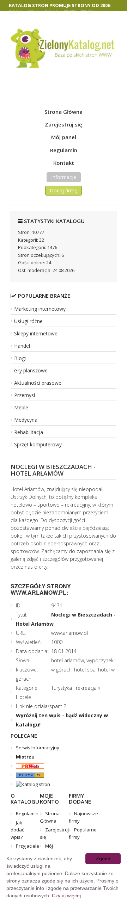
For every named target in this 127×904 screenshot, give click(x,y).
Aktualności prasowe (37, 382)
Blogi (20, 358)
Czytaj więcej (66, 895)
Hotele (23, 697)
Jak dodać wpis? (17, 829)
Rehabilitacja (28, 432)
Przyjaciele (27, 846)
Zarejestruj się (63, 124)
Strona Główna (63, 111)
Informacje (63, 177)
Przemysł (24, 395)
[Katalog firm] (27, 775)
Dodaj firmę (63, 190)
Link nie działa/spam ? (41, 706)
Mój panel (63, 137)
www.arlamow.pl (69, 633)
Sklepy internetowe (36, 333)
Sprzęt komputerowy (38, 444)
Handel (22, 345)
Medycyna (25, 419)
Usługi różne (28, 321)
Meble (21, 407)
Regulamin (63, 150)
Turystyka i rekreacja (74, 688)
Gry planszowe (31, 370)
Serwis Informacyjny (37, 747)
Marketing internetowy (40, 308)
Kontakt (63, 162)
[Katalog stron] (27, 765)
